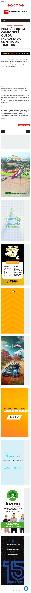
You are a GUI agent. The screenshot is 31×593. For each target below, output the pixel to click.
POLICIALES (26, 125)
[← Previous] (3, 131)
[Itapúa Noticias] (15, 14)
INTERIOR (21, 125)
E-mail (20, 6)
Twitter (11, 5)
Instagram (17, 5)
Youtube (14, 5)
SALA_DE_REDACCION (18, 25)
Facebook (9, 5)
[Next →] (28, 131)
